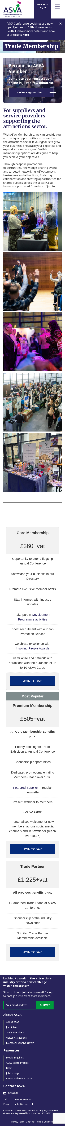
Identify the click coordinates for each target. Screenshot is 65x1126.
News (9, 1068)
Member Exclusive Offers (20, 1043)
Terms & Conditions (45, 1122)
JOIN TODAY (32, 681)
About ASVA (12, 1022)
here (26, 35)
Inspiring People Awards (32, 648)
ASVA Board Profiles (17, 1062)
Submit (45, 1005)
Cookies (30, 1122)
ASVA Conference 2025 (19, 1078)
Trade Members (15, 1032)
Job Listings (12, 1073)
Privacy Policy (17, 1122)
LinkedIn (12, 1092)
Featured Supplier (25, 787)
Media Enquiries (15, 1057)
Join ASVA (11, 1027)
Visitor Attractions (16, 1037)
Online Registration (29, 92)
